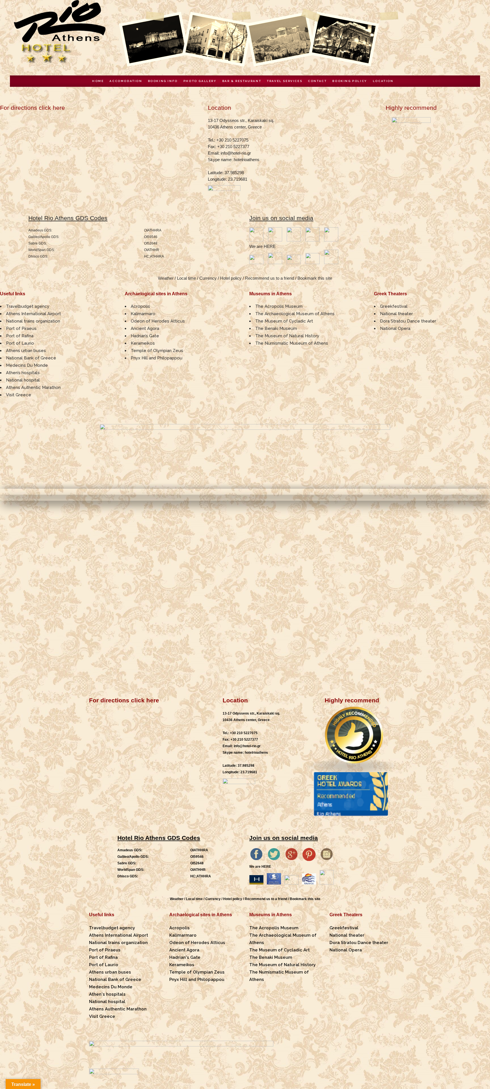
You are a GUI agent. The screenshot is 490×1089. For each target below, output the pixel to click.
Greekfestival (393, 306)
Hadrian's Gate (184, 957)
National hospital (23, 380)
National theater (396, 313)
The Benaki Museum (276, 328)
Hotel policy (231, 278)
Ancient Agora (145, 328)
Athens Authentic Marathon (33, 387)
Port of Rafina (19, 335)
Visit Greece (18, 394)
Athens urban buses (26, 350)
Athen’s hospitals (23, 372)
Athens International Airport (33, 313)
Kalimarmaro (143, 313)
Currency (208, 278)
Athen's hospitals (107, 994)
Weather (166, 278)
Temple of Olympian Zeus (157, 350)
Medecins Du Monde (27, 365)
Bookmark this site (314, 278)
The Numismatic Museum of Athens (291, 343)
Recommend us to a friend (269, 278)
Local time (186, 278)
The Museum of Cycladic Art (284, 321)
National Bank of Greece (31, 358)
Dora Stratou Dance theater (408, 321)
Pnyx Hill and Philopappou (156, 358)
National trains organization (33, 321)
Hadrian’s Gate (145, 335)
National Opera (395, 328)
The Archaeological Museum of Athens (295, 313)
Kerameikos (143, 343)
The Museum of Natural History (287, 335)
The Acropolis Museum (279, 306)
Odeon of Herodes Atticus (158, 321)
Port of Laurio (20, 343)
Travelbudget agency (27, 306)
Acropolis (140, 306)
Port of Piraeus (21, 328)
